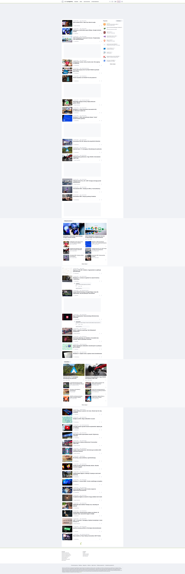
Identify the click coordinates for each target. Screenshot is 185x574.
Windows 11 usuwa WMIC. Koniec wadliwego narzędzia (87, 481)
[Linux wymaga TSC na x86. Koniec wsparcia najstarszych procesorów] (67, 490)
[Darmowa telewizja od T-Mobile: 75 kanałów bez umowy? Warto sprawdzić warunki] (67, 339)
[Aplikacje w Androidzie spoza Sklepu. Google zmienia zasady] (67, 31)
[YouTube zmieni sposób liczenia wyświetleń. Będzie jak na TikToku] (67, 427)
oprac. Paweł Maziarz (83, 76)
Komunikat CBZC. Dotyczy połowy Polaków (84, 196)
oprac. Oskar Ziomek (83, 28)
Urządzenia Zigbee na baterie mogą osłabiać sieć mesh (87, 496)
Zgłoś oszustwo (87, 1)
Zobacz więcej (84, 263)
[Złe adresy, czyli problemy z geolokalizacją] (66, 392)
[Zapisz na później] (99, 26)
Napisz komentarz (77, 25)
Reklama (89, 565)
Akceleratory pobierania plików (112, 29)
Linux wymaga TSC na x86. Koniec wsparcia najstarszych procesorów (84, 489)
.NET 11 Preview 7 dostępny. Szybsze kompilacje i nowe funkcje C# (87, 520)
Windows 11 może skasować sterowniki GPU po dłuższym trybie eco (85, 110)
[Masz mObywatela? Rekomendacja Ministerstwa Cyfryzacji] (67, 317)
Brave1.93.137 (109, 40)
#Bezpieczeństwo (68, 220)
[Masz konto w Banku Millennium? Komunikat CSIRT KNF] (67, 443)
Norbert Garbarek (82, 409)
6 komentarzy (76, 120)
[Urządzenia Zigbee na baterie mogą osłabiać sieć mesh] (67, 498)
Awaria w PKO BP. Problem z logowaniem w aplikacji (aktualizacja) (87, 270)
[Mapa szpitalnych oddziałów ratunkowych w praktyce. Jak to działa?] (67, 346)
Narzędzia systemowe (110, 49)
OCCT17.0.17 (109, 32)
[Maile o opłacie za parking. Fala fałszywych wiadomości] (67, 331)
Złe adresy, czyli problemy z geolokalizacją (75, 390)
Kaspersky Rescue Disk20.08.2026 (113, 56)
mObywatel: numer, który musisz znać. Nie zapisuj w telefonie (86, 62)
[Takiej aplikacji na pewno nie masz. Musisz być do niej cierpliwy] (67, 412)
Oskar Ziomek (82, 268)
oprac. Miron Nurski (83, 20)
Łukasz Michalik (72, 391)
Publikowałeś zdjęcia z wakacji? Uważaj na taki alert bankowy (87, 474)
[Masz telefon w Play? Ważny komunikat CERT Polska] (67, 537)
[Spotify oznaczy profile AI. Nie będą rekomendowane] (67, 529)
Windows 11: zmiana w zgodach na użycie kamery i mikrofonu (86, 278)
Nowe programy (64, 560)
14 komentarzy (76, 356)
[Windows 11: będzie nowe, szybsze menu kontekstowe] (67, 354)
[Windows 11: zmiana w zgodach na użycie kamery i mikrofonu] (67, 279)
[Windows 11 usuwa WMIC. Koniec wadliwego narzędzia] (67, 482)
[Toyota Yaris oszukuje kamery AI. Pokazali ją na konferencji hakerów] (88, 392)
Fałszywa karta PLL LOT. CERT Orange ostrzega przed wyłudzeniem (87, 181)
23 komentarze (76, 199)
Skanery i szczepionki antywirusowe (112, 57)
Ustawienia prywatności (109, 565)
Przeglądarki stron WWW (111, 41)
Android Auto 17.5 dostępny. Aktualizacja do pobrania (87, 149)
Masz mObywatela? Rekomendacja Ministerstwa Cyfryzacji (86, 316)
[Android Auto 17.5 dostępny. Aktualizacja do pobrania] (67, 150)
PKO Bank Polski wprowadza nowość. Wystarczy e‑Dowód (86, 435)
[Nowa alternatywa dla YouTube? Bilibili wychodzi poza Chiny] (67, 70)
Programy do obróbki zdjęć (65, 552)
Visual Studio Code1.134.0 (111, 36)
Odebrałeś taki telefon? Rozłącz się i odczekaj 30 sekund (86, 505)
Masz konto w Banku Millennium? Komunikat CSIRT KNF (85, 442)
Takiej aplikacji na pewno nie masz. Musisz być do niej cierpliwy (87, 411)
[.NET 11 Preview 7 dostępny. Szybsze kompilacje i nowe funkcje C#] (67, 521)
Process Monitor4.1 (110, 48)
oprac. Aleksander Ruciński (84, 290)
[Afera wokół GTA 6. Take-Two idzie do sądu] (67, 23)
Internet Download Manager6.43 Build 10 (114, 27)
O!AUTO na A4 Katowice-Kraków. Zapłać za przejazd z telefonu (76, 397)
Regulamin (85, 565)
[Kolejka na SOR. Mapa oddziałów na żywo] (67, 419)
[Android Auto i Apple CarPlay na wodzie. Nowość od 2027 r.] (88, 399)
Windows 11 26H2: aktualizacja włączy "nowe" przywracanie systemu (85, 117)
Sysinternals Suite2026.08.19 (112, 44)
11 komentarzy (76, 437)
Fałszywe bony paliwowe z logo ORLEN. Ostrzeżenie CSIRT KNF (86, 157)
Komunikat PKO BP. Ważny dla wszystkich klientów (86, 141)
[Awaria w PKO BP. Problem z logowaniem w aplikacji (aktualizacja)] (67, 271)
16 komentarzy (76, 65)
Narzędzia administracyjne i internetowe (113, 45)
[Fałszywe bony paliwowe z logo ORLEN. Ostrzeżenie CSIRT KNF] (67, 158)
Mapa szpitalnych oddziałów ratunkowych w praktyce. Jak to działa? (87, 346)
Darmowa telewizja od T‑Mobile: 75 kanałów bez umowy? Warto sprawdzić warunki (86, 338)
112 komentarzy (76, 319)
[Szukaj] (110, 1)
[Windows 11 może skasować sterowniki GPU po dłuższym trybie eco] (67, 110)
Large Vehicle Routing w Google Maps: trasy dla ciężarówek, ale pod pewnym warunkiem (85, 292)
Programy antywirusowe (111, 25)
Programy (76, 1)
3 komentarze (76, 73)
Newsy (81, 1)
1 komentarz (76, 33)
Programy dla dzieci (64, 558)
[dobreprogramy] (69, 1)
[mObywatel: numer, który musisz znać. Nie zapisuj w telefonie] (67, 63)
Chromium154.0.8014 (111, 60)
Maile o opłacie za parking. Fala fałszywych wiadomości (84, 330)
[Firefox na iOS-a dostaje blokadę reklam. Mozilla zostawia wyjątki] (67, 466)
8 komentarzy (76, 281)
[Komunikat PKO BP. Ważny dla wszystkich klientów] (67, 142)
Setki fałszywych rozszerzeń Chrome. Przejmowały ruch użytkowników (86, 38)
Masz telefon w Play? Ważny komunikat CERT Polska (87, 536)
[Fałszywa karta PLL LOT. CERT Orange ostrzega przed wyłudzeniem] (67, 182)
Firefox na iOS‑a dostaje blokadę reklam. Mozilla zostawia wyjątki (86, 466)
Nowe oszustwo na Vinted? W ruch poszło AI (84, 77)
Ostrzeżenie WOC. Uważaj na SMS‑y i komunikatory (86, 188)
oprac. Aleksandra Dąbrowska (84, 100)
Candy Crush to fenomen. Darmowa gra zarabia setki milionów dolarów (87, 450)
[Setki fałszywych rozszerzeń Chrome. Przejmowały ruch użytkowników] (67, 39)
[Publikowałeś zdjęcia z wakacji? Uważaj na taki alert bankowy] (67, 474)
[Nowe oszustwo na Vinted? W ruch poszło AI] (67, 78)
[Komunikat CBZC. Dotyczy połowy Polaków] (67, 197)
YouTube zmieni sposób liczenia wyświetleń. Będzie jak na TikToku (87, 427)
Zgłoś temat (94, 565)
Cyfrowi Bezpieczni (95, 1)
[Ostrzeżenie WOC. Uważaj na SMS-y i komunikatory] (67, 189)
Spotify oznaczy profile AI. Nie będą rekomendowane (87, 528)
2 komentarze (76, 41)
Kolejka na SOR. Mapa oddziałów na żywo (84, 418)
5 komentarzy (76, 112)
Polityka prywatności (100, 565)
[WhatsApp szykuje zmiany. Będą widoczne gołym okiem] (67, 102)
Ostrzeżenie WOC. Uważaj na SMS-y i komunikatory (77, 256)
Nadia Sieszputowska (83, 344)
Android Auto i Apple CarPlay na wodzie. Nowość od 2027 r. (98, 397)
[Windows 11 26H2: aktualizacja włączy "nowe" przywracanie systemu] (67, 118)
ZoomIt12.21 (109, 52)
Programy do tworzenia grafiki (66, 559)
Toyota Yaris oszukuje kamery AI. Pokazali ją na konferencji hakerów (99, 390)
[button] (122, 1)
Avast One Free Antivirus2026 (112, 24)
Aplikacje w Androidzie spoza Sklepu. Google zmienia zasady (87, 30)
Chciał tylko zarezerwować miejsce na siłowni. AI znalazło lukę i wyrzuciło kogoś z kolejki (86, 513)
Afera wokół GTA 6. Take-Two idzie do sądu (84, 22)
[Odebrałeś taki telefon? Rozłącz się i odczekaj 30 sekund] (67, 505)
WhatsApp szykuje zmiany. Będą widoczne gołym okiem (84, 102)
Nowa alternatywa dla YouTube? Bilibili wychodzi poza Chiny (86, 70)
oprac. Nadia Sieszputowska (84, 68)
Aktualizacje (119, 20)
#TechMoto (66, 361)
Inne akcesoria (109, 53)
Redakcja (80, 565)
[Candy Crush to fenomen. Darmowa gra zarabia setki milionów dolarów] (67, 451)
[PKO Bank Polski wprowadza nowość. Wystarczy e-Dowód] (67, 435)
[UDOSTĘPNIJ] (101, 26)
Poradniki (84, 552)
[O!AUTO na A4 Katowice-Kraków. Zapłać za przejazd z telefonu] (66, 399)
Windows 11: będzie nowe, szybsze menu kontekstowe (87, 353)
